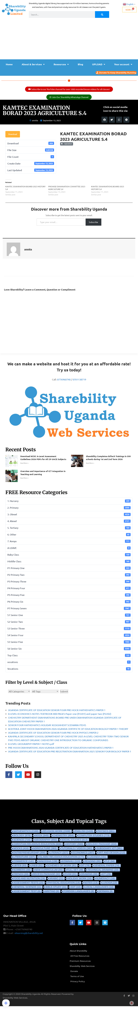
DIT (85, 865)
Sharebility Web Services (15, 998)
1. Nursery (68, 500)
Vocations (68, 668)
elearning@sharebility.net (29, 933)
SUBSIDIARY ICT (109, 848)
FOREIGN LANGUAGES (78, 891)
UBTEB (19, 865)
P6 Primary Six (68, 601)
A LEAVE (68, 547)
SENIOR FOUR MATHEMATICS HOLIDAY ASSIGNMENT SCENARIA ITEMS (47, 725)
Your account (121, 64)
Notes (91, 882)
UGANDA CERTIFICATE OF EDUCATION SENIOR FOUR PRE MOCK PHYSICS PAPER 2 (53, 732)
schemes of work (61, 865)
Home (9, 64)
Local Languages (99, 887)
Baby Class (68, 554)
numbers (21, 869)
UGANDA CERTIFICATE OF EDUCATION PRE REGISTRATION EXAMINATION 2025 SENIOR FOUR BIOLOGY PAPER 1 (69, 751)
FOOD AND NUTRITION (29, 878)
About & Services (32, 64)
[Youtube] (28, 774)
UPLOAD (97, 64)
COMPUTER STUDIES (94, 835)
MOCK (42, 835)
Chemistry (63, 835)
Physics (106, 831)
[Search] (102, 14)
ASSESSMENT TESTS (28, 882)
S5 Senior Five (68, 641)
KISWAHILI (71, 861)
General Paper (106, 865)
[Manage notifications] (132, 1003)
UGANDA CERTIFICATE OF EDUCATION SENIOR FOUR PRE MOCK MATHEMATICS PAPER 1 (56, 710)
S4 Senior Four (68, 635)
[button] (104, 120)
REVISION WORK (56, 831)
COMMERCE (23, 861)
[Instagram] (37, 774)
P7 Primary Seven (68, 608)
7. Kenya (68, 541)
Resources (60, 64)
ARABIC (56, 878)
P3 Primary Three (68, 581)
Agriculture (68, 144)
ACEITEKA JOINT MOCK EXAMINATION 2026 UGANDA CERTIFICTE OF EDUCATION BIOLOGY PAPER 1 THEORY (68, 728)
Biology (22, 835)
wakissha (48, 861)
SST (75, 887)
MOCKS (21, 848)
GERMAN (105, 891)
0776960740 (64, 379)
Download (12, 134)
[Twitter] (18, 774)
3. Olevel (68, 514)
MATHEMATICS (25, 831)
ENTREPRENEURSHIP (29, 852)
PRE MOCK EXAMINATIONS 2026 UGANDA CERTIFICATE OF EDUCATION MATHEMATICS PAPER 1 (60, 747)
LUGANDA (97, 857)
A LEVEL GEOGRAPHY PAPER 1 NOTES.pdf (31, 743)
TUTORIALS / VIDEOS (76, 848)
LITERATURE (24, 857)
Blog (80, 64)
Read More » (24, 463)
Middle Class (68, 561)
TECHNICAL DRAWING (103, 869)
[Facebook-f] (8, 774)
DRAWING (89, 874)
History (74, 844)
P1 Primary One (68, 568)
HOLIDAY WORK (80, 878)
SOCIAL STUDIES (74, 839)
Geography (46, 839)
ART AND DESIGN (111, 852)
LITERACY (59, 852)
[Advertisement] (69, 39)
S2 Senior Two (68, 621)
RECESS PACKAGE (46, 874)
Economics (83, 852)
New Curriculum (49, 869)
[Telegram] (105, 922)
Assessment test (26, 891)
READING (93, 861)
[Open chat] (6, 1003)
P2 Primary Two (68, 574)
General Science (27, 887)
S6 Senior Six (68, 648)
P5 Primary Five (68, 594)
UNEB (37, 865)
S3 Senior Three (68, 628)
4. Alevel (68, 521)
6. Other (68, 534)
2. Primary (68, 507)
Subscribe (93, 222)
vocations (68, 662)
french (20, 874)
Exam (70, 874)
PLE (110, 861)
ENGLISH (84, 831)
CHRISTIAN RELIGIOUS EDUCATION (37, 844)
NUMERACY (105, 878)
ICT (106, 874)
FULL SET (75, 869)
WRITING (52, 891)
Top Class (68, 655)
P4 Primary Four (68, 588)
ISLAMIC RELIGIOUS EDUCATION (61, 857)
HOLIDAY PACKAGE (102, 844)
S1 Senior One (68, 615)
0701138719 (79, 379)
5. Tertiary (68, 527)
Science (21, 839)
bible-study (56, 887)
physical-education (64, 882)
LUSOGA (109, 882)
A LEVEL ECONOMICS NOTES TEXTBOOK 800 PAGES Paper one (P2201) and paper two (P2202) (59, 713)
